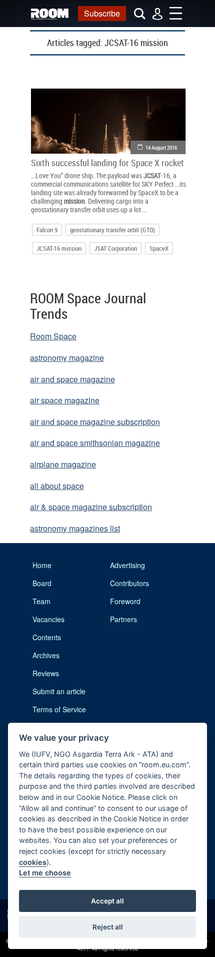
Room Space (53, 336)
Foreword (125, 601)
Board (42, 583)
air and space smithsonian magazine (95, 442)
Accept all (107, 901)
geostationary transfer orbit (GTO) (112, 229)
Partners (123, 619)
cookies (32, 862)
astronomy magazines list (75, 528)
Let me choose (45, 872)
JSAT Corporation (115, 248)
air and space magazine (72, 379)
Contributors (129, 583)
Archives (46, 655)
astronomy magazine (67, 357)
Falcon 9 (47, 229)
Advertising (127, 565)
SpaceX (159, 248)
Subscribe (102, 13)
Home (42, 565)
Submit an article (59, 691)
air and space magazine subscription (95, 421)
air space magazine (65, 400)
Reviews (45, 673)
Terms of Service (59, 709)
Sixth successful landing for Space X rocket (107, 163)
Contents (46, 637)
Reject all (107, 927)
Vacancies (48, 619)
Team (41, 601)
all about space (57, 486)
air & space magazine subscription (91, 507)
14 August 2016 (161, 147)
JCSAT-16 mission (59, 248)
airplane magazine (63, 464)
